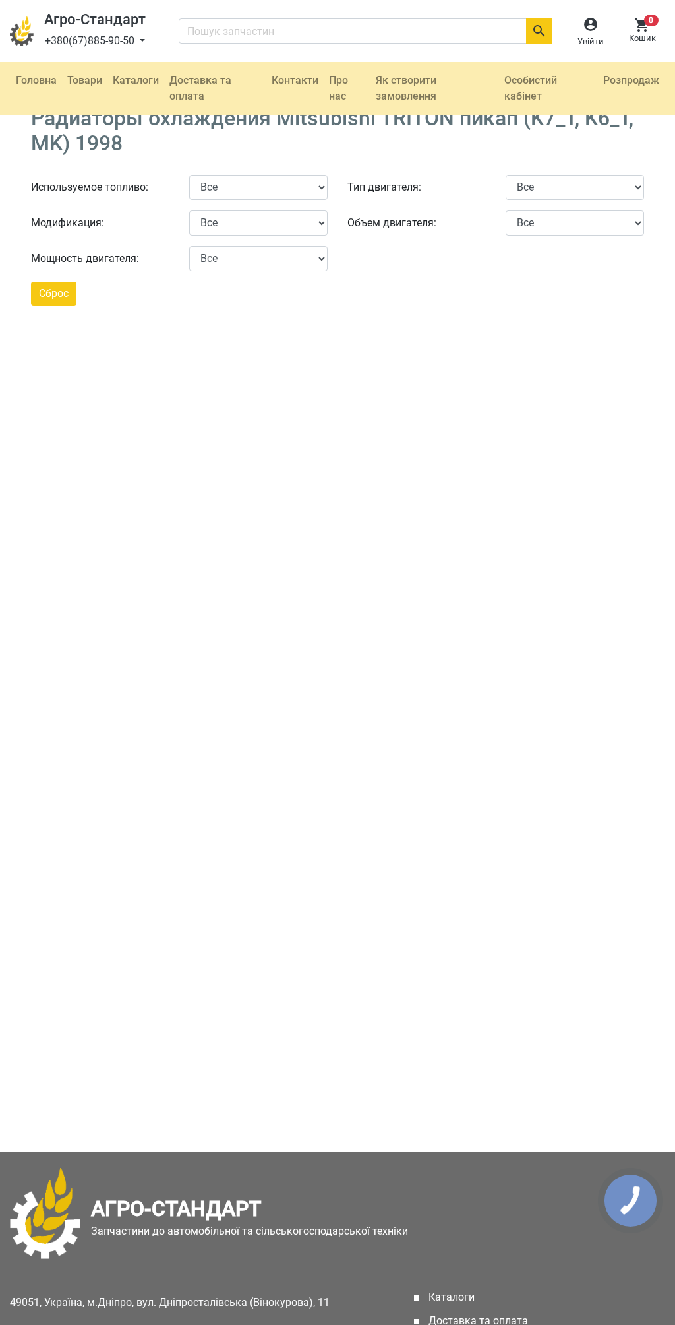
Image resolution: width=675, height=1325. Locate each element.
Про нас (338, 88)
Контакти (295, 80)
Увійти (590, 41)
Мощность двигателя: (85, 258)
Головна (36, 80)
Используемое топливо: (89, 187)
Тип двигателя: (384, 187)
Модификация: (67, 222)
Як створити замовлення (406, 88)
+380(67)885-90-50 (91, 40)
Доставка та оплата (200, 88)
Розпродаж (631, 80)
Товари (84, 80)
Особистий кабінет (530, 88)
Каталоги (136, 80)
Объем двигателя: (391, 222)
